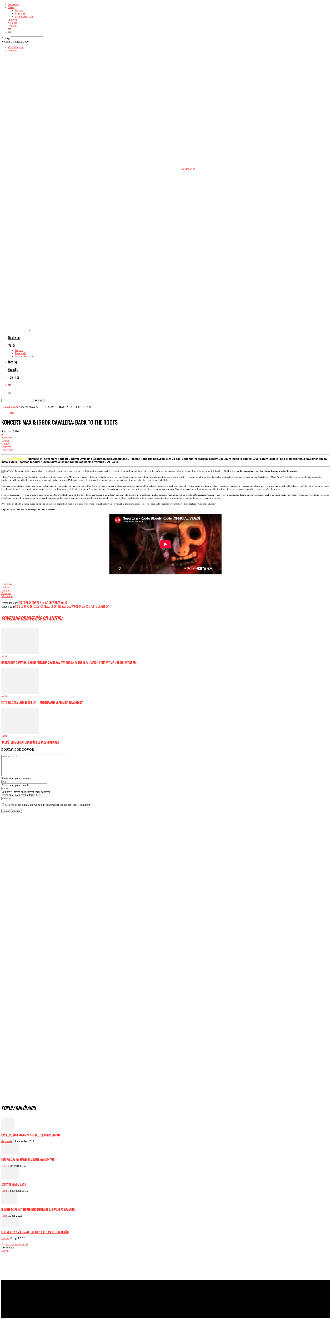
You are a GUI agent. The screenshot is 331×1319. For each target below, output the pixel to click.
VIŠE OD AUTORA (48, 618)
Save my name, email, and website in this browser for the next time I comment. (48, 804)
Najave (19, 10)
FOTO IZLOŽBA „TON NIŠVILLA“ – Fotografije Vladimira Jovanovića (42, 702)
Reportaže (20, 13)
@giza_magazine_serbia (14, 1244)
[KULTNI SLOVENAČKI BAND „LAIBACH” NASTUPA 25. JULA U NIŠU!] (10, 1226)
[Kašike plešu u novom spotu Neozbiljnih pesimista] (7, 1129)
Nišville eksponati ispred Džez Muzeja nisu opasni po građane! (38, 1209)
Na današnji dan (24, 16)
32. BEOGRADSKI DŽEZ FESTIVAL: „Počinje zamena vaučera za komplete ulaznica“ (62, 606)
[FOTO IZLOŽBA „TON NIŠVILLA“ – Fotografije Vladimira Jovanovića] (20, 692)
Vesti (11, 7)
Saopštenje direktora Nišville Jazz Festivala (30, 742)
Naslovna (13, 4)
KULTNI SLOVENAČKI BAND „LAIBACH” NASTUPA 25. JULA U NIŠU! (35, 1232)
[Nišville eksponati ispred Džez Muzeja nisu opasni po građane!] (9, 1203)
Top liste (13, 25)
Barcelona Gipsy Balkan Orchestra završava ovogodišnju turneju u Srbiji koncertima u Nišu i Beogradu (69, 662)
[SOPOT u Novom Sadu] (10, 1178)
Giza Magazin (16, 47)
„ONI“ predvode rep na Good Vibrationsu (43, 602)
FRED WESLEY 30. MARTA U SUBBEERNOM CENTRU (27, 1160)
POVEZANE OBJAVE (17, 618)
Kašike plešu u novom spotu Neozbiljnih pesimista (30, 1135)
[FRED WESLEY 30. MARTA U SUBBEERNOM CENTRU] (10, 1153)
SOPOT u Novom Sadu (13, 1185)
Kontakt (12, 50)
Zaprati (5, 1250)
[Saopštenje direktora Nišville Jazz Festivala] (20, 732)
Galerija (12, 22)
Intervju (12, 19)
